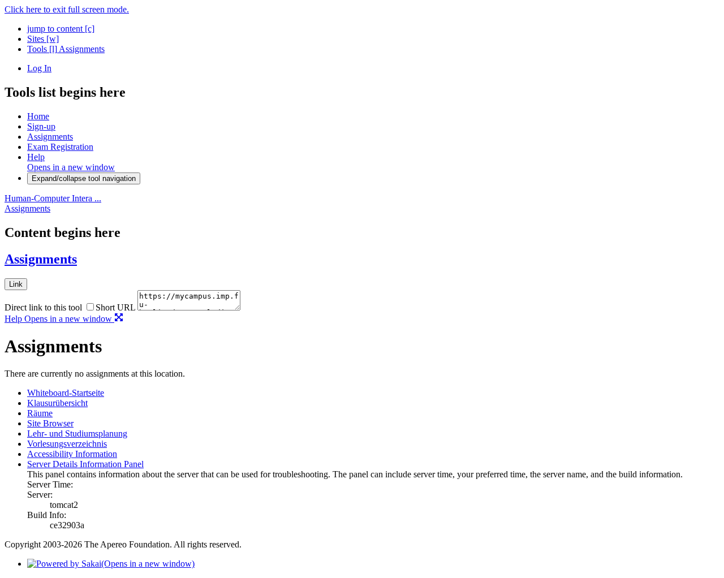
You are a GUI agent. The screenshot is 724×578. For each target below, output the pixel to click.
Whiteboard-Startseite (65, 393)
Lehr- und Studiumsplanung (77, 433)
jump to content (60, 28)
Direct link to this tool (43, 307)
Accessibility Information (72, 454)
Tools (42, 49)
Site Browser (50, 423)
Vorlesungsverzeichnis (67, 443)
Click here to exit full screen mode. (67, 9)
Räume (40, 413)
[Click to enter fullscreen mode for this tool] (118, 318)
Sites (43, 39)
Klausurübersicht (57, 403)
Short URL (115, 307)
